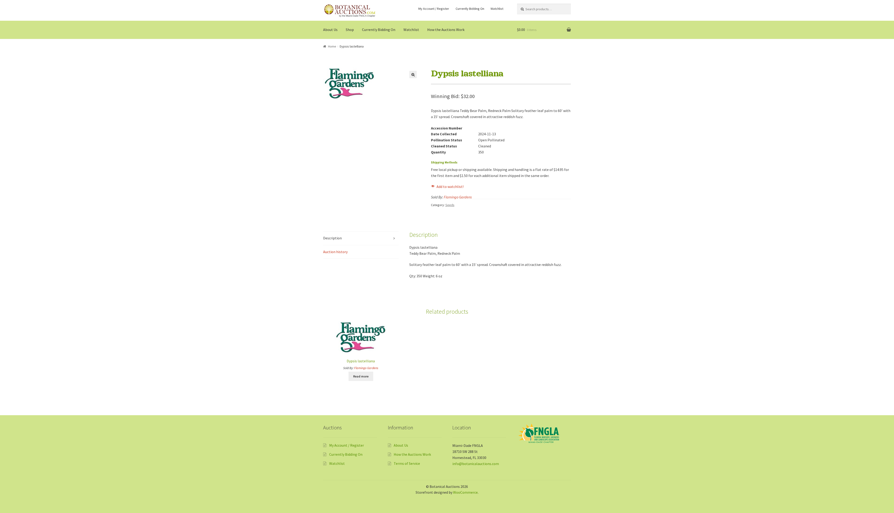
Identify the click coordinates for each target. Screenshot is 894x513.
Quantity (438, 152)
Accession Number (446, 128)
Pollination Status (446, 140)
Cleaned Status (444, 146)
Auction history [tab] (335, 251)
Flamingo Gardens (458, 197)
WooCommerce (465, 492)
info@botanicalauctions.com (475, 463)
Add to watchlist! (450, 186)
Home (332, 46)
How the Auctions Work (445, 29)
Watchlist (497, 9)
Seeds (449, 205)
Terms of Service (407, 463)
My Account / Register (433, 9)
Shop (350, 29)
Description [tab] (332, 238)
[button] (413, 74)
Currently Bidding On (470, 9)
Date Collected (444, 134)
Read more (361, 376)
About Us (330, 29)
